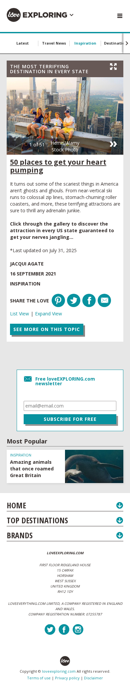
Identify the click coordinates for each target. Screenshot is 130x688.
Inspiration (85, 43)
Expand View (48, 313)
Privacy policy (67, 677)
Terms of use (39, 677)
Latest (22, 43)
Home (16, 505)
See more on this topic (46, 329)
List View (19, 313)
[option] (65, 116)
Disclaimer (93, 677)
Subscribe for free (70, 419)
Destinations (116, 43)
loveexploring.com (59, 671)
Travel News (54, 43)
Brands (20, 535)
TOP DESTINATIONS (37, 520)
